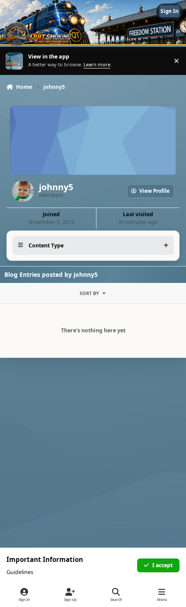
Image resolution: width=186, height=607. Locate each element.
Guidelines (19, 572)
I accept (162, 565)
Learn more (15, 61)
